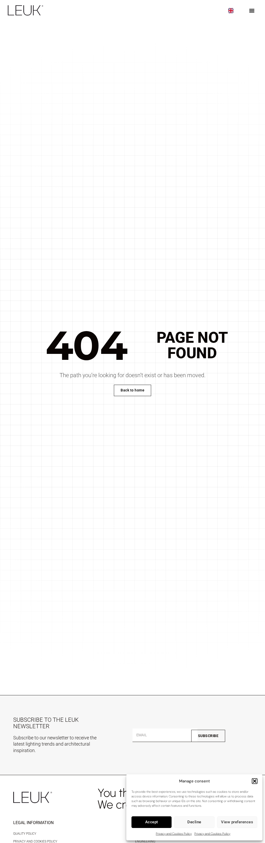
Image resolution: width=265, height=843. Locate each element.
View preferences (237, 822)
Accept (151, 822)
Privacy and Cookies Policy (174, 834)
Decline (194, 822)
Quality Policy (24, 833)
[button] (254, 781)
